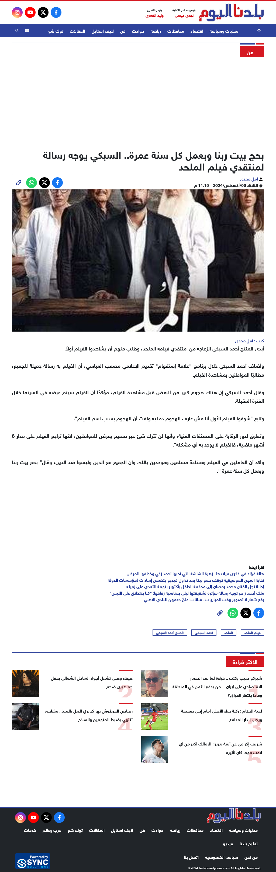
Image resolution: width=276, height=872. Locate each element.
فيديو (228, 843)
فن (123, 30)
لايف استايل (103, 30)
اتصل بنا (191, 856)
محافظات (175, 30)
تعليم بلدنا (249, 843)
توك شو (55, 30)
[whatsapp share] (31, 182)
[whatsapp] (18, 182)
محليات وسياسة (224, 30)
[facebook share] (57, 182)
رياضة (156, 30)
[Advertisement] (138, 101)
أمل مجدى (249, 178)
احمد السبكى (204, 632)
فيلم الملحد (252, 632)
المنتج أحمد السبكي (170, 632)
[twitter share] (44, 182)
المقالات (77, 30)
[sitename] (234, 815)
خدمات (30, 829)
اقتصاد (197, 30)
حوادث (138, 30)
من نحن (251, 856)
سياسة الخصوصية (221, 856)
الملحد (228, 632)
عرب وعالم (52, 829)
